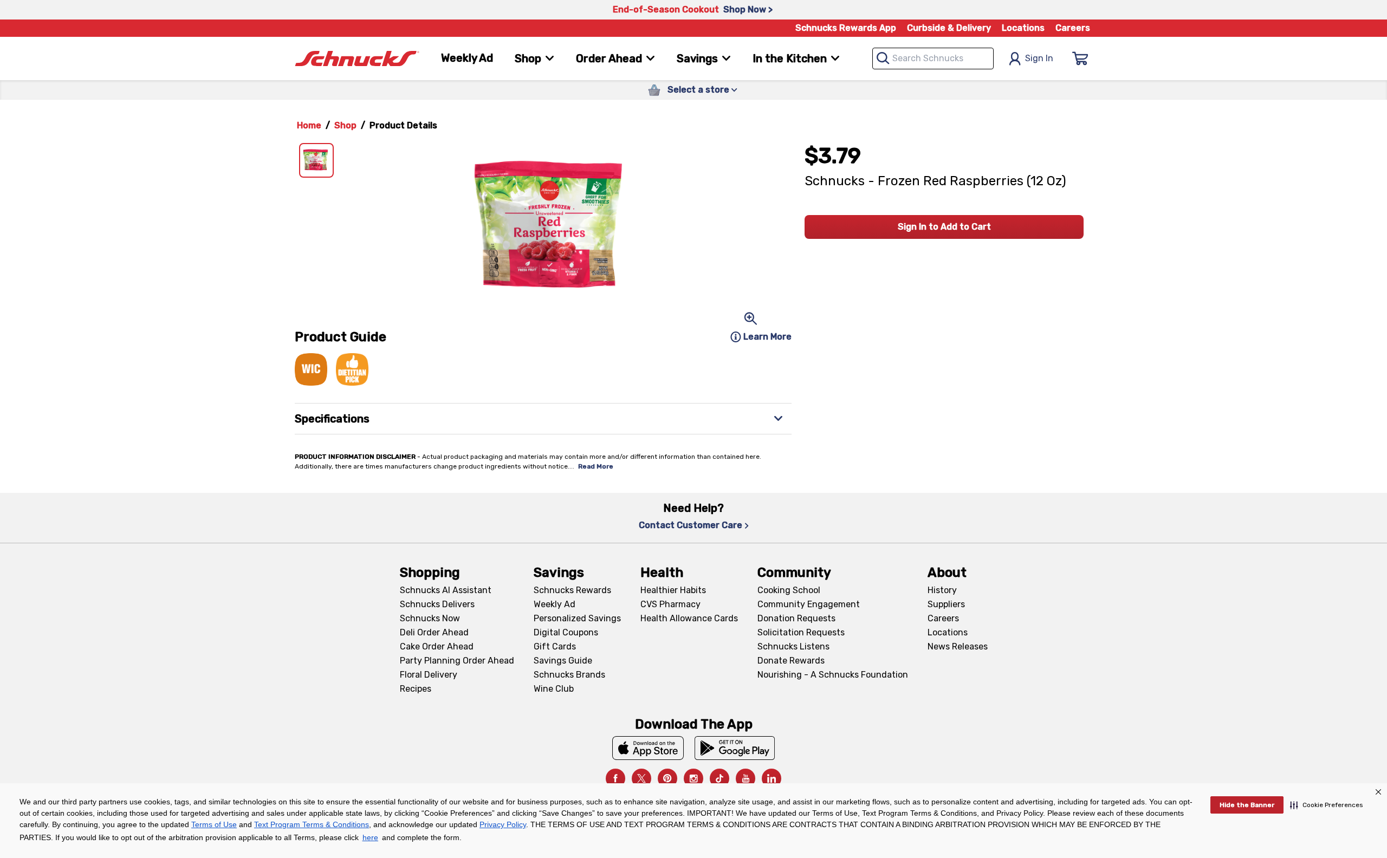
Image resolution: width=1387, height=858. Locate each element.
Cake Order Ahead (437, 646)
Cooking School (788, 590)
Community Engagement (808, 604)
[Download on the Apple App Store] (648, 748)
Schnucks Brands (569, 675)
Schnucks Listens (793, 646)
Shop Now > (748, 9)
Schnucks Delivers (437, 604)
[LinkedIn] (771, 778)
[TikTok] (719, 778)
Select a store (698, 89)
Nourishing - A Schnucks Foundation (832, 675)
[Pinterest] (667, 778)
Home (309, 125)
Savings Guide (563, 660)
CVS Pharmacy (670, 604)
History (942, 590)
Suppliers (946, 604)
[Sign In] (1080, 58)
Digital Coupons (566, 632)
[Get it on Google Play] (735, 748)
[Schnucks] (357, 59)
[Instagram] (693, 778)
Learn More (767, 337)
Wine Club (554, 689)
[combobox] (933, 58)
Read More (595, 466)
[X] (641, 778)
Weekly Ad (467, 57)
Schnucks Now (430, 618)
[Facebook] (615, 778)
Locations (1023, 28)
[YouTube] (745, 778)
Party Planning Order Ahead (457, 660)
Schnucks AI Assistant (445, 590)
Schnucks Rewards (572, 590)
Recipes (415, 689)
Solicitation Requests (801, 632)
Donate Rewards (791, 660)
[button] (1326, 805)
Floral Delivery (428, 675)
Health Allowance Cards (689, 618)
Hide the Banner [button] (1247, 805)
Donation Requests (796, 618)
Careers (1072, 28)
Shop (345, 125)
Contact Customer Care (690, 525)
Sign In (1039, 58)
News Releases (958, 646)
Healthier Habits (673, 590)
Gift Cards (555, 646)
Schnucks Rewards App (845, 28)
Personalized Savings (577, 618)
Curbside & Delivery (949, 28)
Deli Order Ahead (434, 632)
